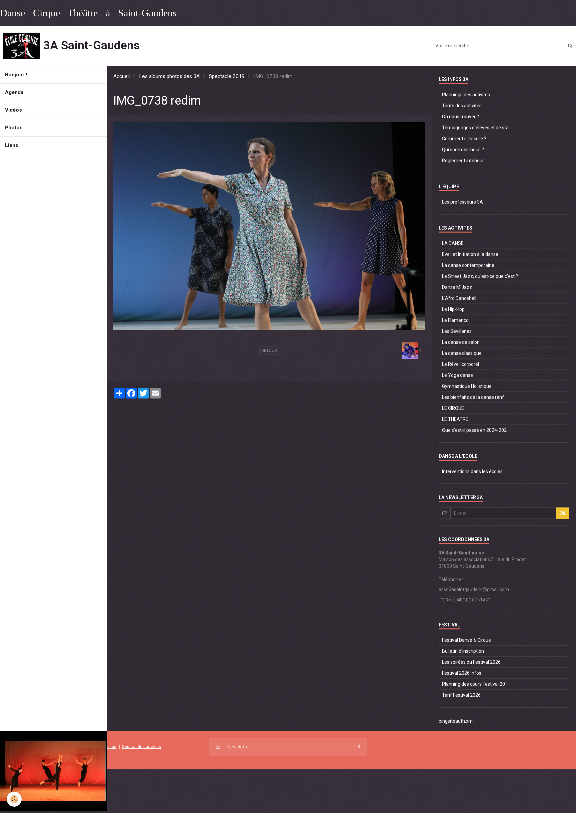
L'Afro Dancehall (459, 298)
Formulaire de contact (465, 600)
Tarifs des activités (462, 105)
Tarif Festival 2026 (461, 695)
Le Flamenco (455, 320)
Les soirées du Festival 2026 (471, 662)
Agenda (14, 92)
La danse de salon (461, 342)
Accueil (121, 76)
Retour (269, 350)
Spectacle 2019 (227, 76)
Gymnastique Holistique (467, 386)
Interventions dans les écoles (472, 471)
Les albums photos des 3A (169, 76)
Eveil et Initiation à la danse (470, 254)
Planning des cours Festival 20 (473, 684)
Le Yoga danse (457, 375)
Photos (14, 128)
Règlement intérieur (463, 160)
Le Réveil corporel (460, 364)
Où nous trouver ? (460, 116)
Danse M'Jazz (457, 287)
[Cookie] (14, 799)
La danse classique (462, 353)
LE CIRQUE (453, 408)
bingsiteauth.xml (456, 721)
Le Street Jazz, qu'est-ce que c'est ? (480, 276)
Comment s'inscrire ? (464, 138)
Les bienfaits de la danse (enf (473, 397)
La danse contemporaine (468, 265)
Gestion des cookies (141, 746)
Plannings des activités (466, 94)
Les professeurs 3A (462, 202)
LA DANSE (453, 243)
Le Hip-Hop (453, 309)
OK (563, 513)
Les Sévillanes (457, 331)
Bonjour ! (16, 75)
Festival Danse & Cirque (466, 640)
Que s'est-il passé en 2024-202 (474, 430)
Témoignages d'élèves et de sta (475, 127)
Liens (11, 145)
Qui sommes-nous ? (463, 149)
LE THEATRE (455, 419)
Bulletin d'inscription (463, 651)
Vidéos (13, 110)
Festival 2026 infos (461, 673)
